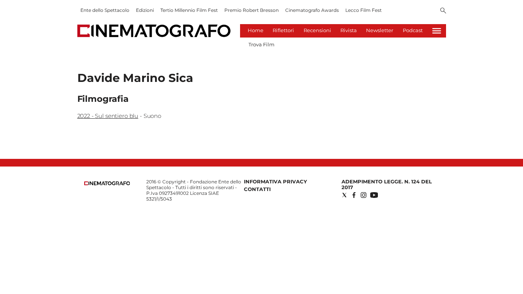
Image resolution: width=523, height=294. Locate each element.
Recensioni (317, 30)
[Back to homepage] (107, 183)
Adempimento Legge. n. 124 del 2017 (387, 184)
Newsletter (379, 30)
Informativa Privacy (275, 181)
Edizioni (145, 10)
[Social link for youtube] (374, 195)
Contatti (257, 189)
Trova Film (261, 44)
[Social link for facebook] (354, 195)
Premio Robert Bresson (251, 10)
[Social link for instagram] (363, 195)
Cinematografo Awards (312, 10)
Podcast (413, 30)
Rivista (348, 30)
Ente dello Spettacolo (104, 10)
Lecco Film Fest (363, 10)
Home (255, 30)
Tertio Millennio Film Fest (189, 10)
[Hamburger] (436, 30)
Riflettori (283, 30)
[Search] (443, 11)
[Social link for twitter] (344, 195)
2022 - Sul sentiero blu (108, 115)
